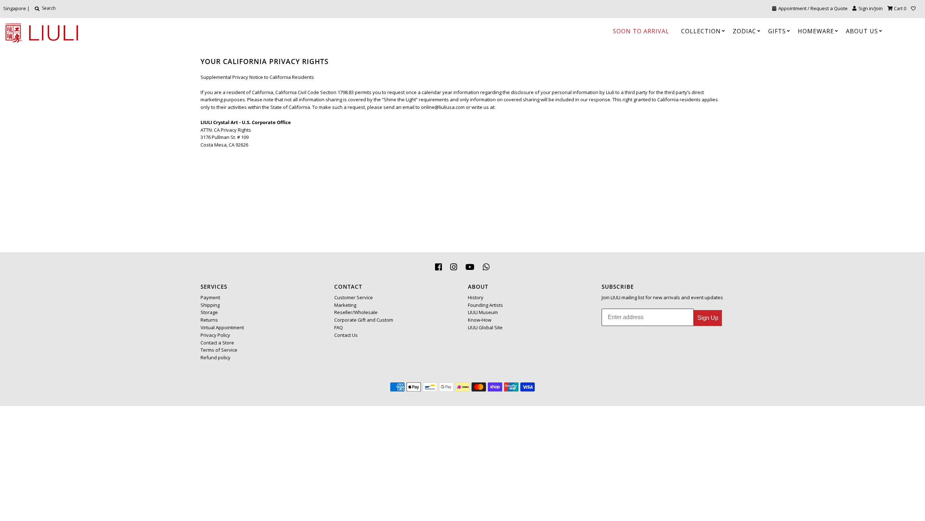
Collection (701, 31)
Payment (210, 297)
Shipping (210, 305)
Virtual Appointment (222, 327)
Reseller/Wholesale (356, 312)
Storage (209, 312)
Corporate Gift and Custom (363, 320)
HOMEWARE (816, 31)
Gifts (777, 31)
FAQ (338, 327)
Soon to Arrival (641, 31)
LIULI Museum (483, 312)
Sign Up (707, 318)
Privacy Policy (215, 335)
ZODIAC (744, 31)
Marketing (345, 305)
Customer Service (353, 297)
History (475, 297)
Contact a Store (217, 342)
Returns (209, 320)
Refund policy (216, 357)
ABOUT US (862, 31)
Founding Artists (485, 305)
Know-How (479, 320)
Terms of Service (219, 350)
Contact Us (346, 335)
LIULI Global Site (485, 327)
